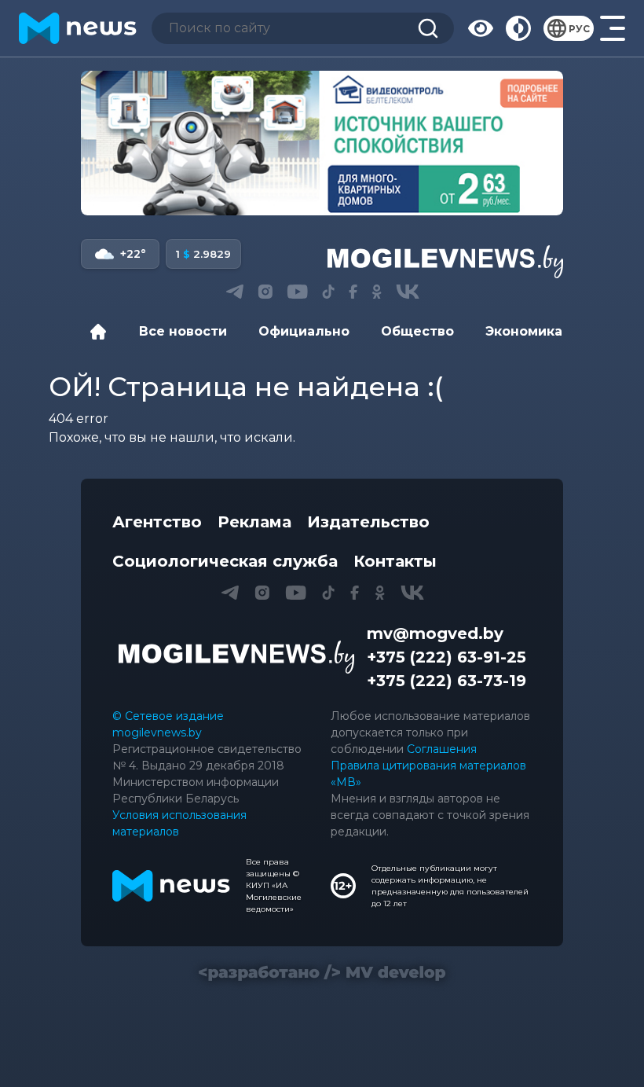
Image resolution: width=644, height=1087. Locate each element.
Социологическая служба (225, 561)
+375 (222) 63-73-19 (446, 680)
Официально (303, 331)
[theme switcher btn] (518, 28)
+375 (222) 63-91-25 (446, 657)
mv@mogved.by (435, 633)
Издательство (368, 521)
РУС (579, 29)
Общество (417, 331)
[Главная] (102, 331)
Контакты (395, 561)
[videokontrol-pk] (322, 143)
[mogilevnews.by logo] (236, 657)
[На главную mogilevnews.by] (78, 28)
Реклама (254, 521)
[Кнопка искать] (428, 28)
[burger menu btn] (612, 28)
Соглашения (442, 749)
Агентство (157, 521)
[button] (234, 292)
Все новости (183, 331)
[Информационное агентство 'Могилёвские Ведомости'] (445, 261)
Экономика (523, 331)
